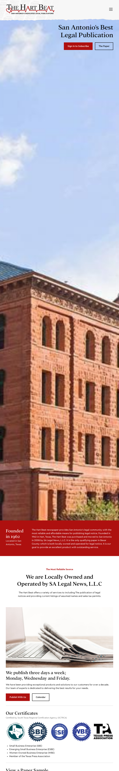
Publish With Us (18, 697)
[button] (110, 9)
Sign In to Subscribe (78, 46)
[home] (30, 9)
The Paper (104, 46)
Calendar (41, 697)
